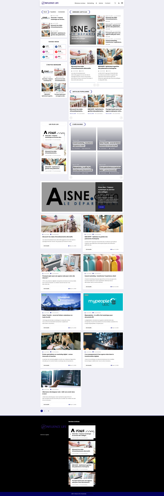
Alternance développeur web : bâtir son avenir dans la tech (58, 393)
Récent (45, 12)
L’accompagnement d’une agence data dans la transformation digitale (99, 355)
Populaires (53, 12)
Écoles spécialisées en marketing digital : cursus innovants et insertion (109, 170)
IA (96, 3)
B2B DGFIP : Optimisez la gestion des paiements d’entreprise (58, 34)
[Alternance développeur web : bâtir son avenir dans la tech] (61, 378)
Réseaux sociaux (80, 3)
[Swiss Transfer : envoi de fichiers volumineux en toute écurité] (61, 302)
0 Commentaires (85, 41)
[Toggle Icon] (121, 3)
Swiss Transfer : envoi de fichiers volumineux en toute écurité (57, 316)
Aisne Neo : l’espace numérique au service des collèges (57, 19)
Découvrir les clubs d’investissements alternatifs (56, 26)
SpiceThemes (89, 493)
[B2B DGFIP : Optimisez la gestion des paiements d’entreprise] (103, 223)
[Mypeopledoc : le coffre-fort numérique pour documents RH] (103, 302)
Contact (107, 3)
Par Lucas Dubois (80, 113)
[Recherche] (115, 3)
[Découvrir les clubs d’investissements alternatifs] (61, 223)
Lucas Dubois (76, 41)
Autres (101, 3)
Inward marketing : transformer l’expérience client (113, 41)
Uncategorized (114, 172)
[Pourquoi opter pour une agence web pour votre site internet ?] (61, 262)
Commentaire (61, 12)
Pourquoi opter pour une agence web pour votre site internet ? (60, 95)
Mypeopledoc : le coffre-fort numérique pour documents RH (99, 316)
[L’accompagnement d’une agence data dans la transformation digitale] (103, 341)
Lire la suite (108, 21)
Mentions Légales (44, 434)
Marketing (90, 3)
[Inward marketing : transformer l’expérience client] (103, 262)
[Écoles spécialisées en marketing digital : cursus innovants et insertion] (61, 341)
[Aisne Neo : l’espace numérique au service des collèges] (82, 197)
